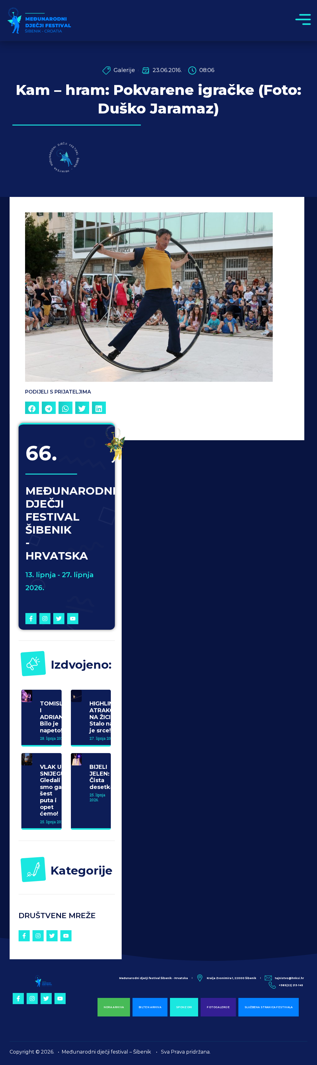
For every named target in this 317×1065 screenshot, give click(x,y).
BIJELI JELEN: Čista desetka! (102, 777)
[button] (32, 408)
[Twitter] (58, 618)
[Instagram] (44, 618)
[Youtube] (72, 618)
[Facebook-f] (31, 618)
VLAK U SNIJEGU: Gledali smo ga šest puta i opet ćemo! (53, 790)
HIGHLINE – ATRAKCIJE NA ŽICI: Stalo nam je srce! (105, 717)
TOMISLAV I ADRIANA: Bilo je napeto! (55, 717)
